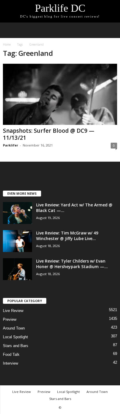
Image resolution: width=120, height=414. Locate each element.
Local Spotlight (15, 337)
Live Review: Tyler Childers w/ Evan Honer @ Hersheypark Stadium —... (72, 263)
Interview (10, 363)
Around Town (14, 328)
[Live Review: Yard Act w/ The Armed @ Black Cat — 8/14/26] (17, 213)
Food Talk (11, 354)
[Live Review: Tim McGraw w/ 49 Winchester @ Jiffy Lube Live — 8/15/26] (17, 241)
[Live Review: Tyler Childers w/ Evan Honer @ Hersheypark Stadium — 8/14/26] (17, 269)
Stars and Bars (15, 346)
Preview (9, 319)
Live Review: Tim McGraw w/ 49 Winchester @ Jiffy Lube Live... (67, 235)
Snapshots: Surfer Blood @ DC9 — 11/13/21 (48, 134)
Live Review (13, 310)
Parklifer (10, 145)
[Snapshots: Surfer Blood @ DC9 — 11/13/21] (60, 94)
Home (7, 44)
